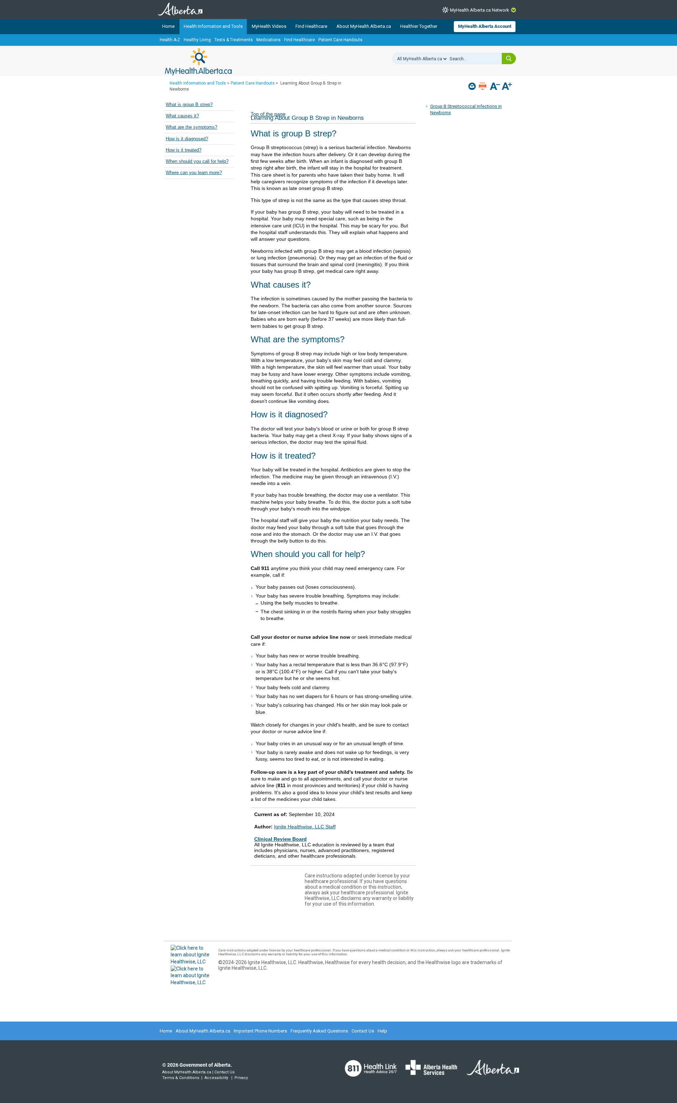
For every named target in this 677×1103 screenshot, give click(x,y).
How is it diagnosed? (187, 138)
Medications (268, 39)
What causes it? (182, 116)
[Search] (509, 58)
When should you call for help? (197, 161)
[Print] (483, 86)
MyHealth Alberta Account (484, 26)
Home (168, 26)
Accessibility (216, 1078)
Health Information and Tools (213, 26)
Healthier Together (418, 26)
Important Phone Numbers (260, 1031)
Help (382, 1031)
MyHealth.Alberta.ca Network (479, 10)
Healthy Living (197, 39)
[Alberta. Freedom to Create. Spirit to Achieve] (488, 1072)
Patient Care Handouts (340, 39)
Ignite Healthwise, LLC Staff (305, 826)
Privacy (241, 1078)
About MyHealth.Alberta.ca (363, 26)
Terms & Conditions (180, 1078)
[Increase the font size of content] (507, 86)
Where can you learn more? (194, 172)
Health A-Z (170, 39)
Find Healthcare (311, 26)
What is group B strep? (189, 104)
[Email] (472, 86)
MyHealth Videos (269, 26)
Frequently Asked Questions (319, 1031)
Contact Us (363, 1031)
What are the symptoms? (191, 127)
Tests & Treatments (233, 39)
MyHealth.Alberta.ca (198, 61)
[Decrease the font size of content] (495, 86)
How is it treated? (183, 150)
